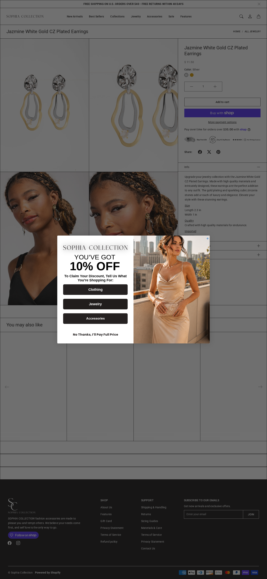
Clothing (95, 290)
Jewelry (95, 304)
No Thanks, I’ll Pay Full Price (95, 334)
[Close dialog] (207, 238)
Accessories (95, 318)
